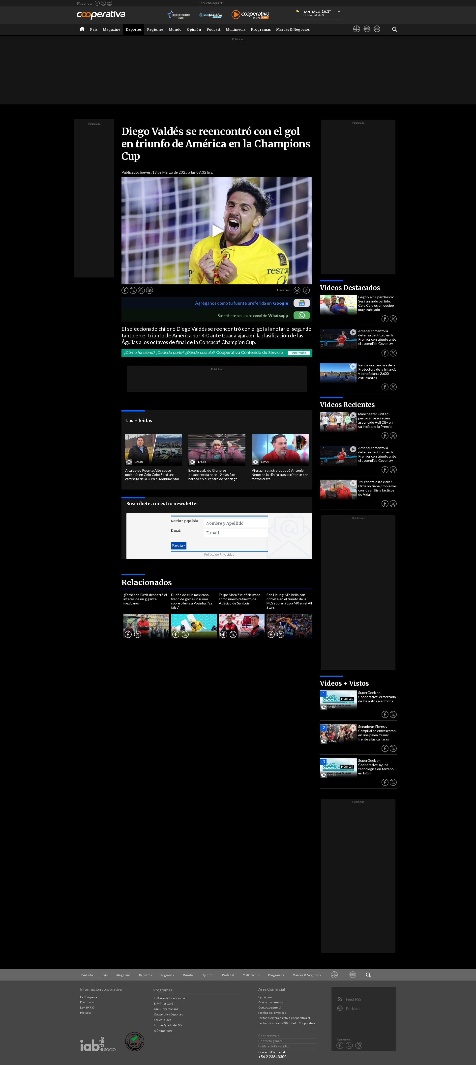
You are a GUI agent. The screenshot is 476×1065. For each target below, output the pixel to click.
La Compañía (88, 997)
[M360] (366, 33)
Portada (87, 975)
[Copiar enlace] (306, 290)
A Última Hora (163, 1031)
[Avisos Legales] (356, 33)
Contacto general (269, 1007)
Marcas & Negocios (293, 29)
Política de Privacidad (219, 554)
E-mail (175, 530)
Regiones (155, 29)
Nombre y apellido (184, 521)
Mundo (175, 29)
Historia (85, 1012)
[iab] (98, 1056)
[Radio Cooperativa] (250, 15)
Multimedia (235, 29)
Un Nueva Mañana (166, 1009)
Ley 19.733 (87, 1007)
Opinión (194, 29)
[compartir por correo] (297, 290)
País (93, 29)
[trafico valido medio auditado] (135, 1049)
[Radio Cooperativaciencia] (211, 15)
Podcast (213, 29)
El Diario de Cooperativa (169, 998)
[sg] (377, 33)
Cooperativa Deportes (168, 1014)
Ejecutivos (87, 1002)
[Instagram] (109, 3)
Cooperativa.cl (269, 1036)
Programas (261, 29)
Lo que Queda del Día (168, 1025)
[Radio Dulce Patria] (179, 15)
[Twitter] (103, 3)
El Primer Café (163, 1003)
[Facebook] (97, 3)
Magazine (111, 29)
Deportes (134, 29)
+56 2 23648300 (272, 1056)
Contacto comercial (271, 1002)
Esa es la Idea (162, 1020)
